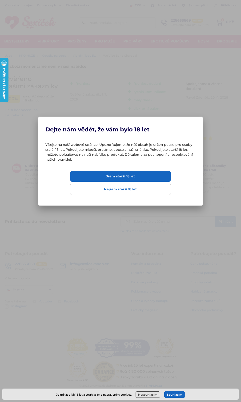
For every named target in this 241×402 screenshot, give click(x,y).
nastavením (111, 394)
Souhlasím (174, 394)
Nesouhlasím (147, 394)
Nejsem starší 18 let (120, 189)
